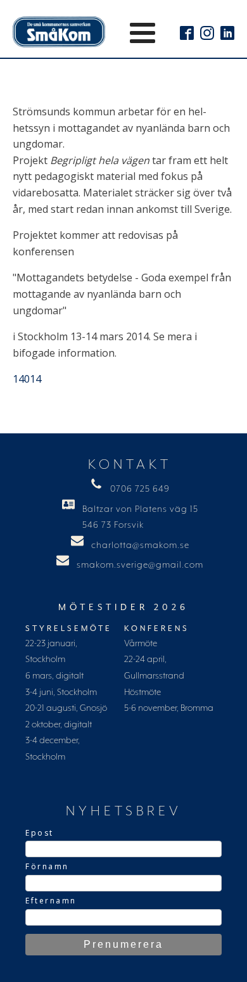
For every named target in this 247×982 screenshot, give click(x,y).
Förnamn (47, 866)
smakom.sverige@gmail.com (140, 565)
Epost (39, 832)
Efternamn (51, 900)
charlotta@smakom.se (140, 545)
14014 (27, 379)
